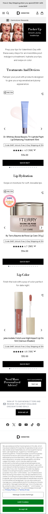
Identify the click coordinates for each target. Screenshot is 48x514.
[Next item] (41, 129)
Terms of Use (24, 490)
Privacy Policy (10, 490)
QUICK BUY (25, 163)
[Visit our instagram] (20, 425)
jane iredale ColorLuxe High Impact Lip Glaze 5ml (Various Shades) (24, 339)
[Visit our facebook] (8, 425)
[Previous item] (5, 129)
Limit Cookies (23, 502)
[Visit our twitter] (14, 425)
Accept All (23, 509)
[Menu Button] (3, 13)
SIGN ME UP (23, 412)
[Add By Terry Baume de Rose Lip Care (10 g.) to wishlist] (43, 193)
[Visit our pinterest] (38, 425)
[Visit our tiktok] (32, 425)
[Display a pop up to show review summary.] (34, 150)
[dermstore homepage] (23, 13)
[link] (37, 13)
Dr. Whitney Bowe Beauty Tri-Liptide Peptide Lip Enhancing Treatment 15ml (24, 138)
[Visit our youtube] (26, 425)
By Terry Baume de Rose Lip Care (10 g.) (25, 235)
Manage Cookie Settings (23, 494)
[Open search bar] (8, 13)
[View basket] (42, 13)
